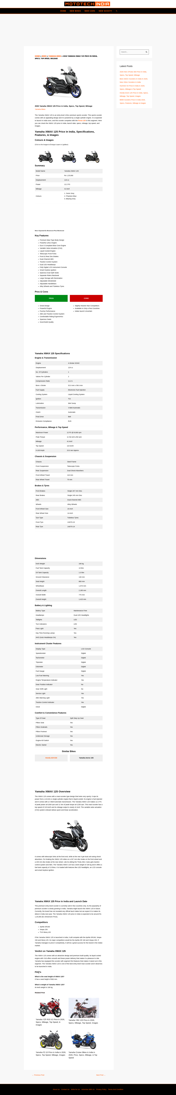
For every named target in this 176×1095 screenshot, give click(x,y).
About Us (56, 1089)
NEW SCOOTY (105, 11)
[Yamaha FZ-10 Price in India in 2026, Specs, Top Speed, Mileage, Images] (51, 1040)
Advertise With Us (88, 1089)
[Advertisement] (79, 27)
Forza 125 (82, 120)
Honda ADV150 (51, 758)
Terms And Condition (115, 1089)
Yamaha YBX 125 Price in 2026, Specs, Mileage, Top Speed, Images (83, 1021)
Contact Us (65, 1089)
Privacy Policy (101, 1089)
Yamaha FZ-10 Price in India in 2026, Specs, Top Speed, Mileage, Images (51, 1053)
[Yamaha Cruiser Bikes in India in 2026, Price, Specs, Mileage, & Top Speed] (84, 1040)
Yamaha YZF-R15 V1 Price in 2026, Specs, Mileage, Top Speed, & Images (50, 1022)
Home (37, 56)
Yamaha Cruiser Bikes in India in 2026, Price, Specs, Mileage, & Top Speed (83, 1055)
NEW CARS (90, 11)
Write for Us (75, 1089)
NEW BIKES (75, 11)
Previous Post (38, 1075)
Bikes (44, 56)
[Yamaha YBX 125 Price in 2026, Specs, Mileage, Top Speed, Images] (84, 1012)
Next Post (101, 1075)
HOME (63, 11)
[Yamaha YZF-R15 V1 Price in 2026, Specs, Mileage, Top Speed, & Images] (51, 1007)
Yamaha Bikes (54, 56)
